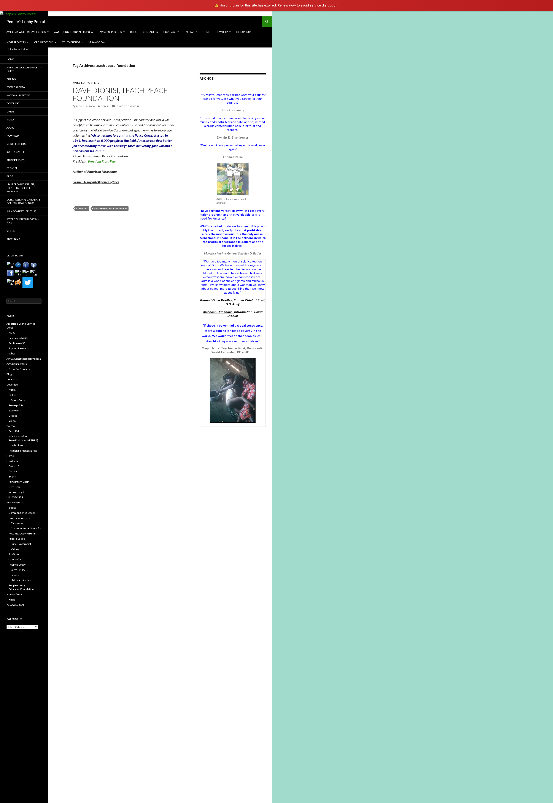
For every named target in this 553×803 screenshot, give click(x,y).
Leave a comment (127, 106)
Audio (10, 127)
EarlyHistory (18, 569)
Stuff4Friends (71, 42)
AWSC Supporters (111, 31)
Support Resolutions (20, 348)
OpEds (10, 111)
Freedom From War (102, 161)
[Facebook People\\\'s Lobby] (26, 265)
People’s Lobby (15, 87)
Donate (13, 471)
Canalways (17, 523)
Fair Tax (189, 31)
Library (15, 575)
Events (13, 476)
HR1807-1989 (243, 31)
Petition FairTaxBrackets (23, 450)
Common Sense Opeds (22, 512)
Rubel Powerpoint (21, 543)
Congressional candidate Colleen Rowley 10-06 (23, 201)
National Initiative (18, 95)
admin (105, 106)
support (82, 208)
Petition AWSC (17, 343)
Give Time (15, 486)
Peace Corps (18, 400)
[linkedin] (18, 273)
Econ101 (11, 168)
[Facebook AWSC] (18, 265)
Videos (10, 230)
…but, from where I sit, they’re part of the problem (20, 188)
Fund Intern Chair (19, 481)
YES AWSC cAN (97, 42)
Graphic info (16, 445)
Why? (12, 353)
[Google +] (34, 273)
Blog (133, 31)
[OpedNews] (10, 265)
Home (206, 31)
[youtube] (26, 273)
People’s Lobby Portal (25, 21)
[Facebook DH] (10, 273)
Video (10, 119)
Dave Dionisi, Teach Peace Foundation (120, 94)
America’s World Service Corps (26, 31)
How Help (222, 31)
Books (12, 507)
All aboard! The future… (22, 211)
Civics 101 (15, 466)
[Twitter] (27, 282)
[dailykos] (18, 282)
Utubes (13, 415)
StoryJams (13, 239)
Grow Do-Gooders (19, 369)
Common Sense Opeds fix (26, 528)
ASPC (12, 332)
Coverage (169, 31)
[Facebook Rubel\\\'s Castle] (34, 265)
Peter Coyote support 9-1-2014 (22, 221)
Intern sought (16, 492)
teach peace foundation (110, 208)
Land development (19, 518)
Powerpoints (16, 405)
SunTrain (14, 554)
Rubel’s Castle (15, 151)
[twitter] (10, 282)
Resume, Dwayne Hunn (22, 533)
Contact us (150, 31)
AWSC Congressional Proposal (74, 31)
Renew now (287, 5)
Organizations (43, 42)
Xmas (12, 599)
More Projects (15, 42)
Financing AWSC (18, 338)
